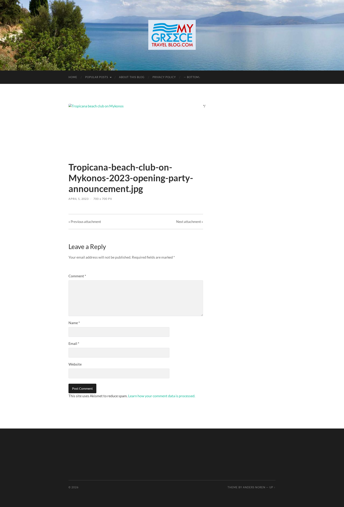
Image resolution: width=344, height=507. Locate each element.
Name (74, 323)
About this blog (132, 77)
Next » (189, 222)
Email (73, 343)
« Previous (84, 222)
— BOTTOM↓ (192, 77)
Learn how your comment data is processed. (161, 396)
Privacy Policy (164, 77)
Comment (77, 276)
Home (72, 77)
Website (75, 364)
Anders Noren (254, 487)
